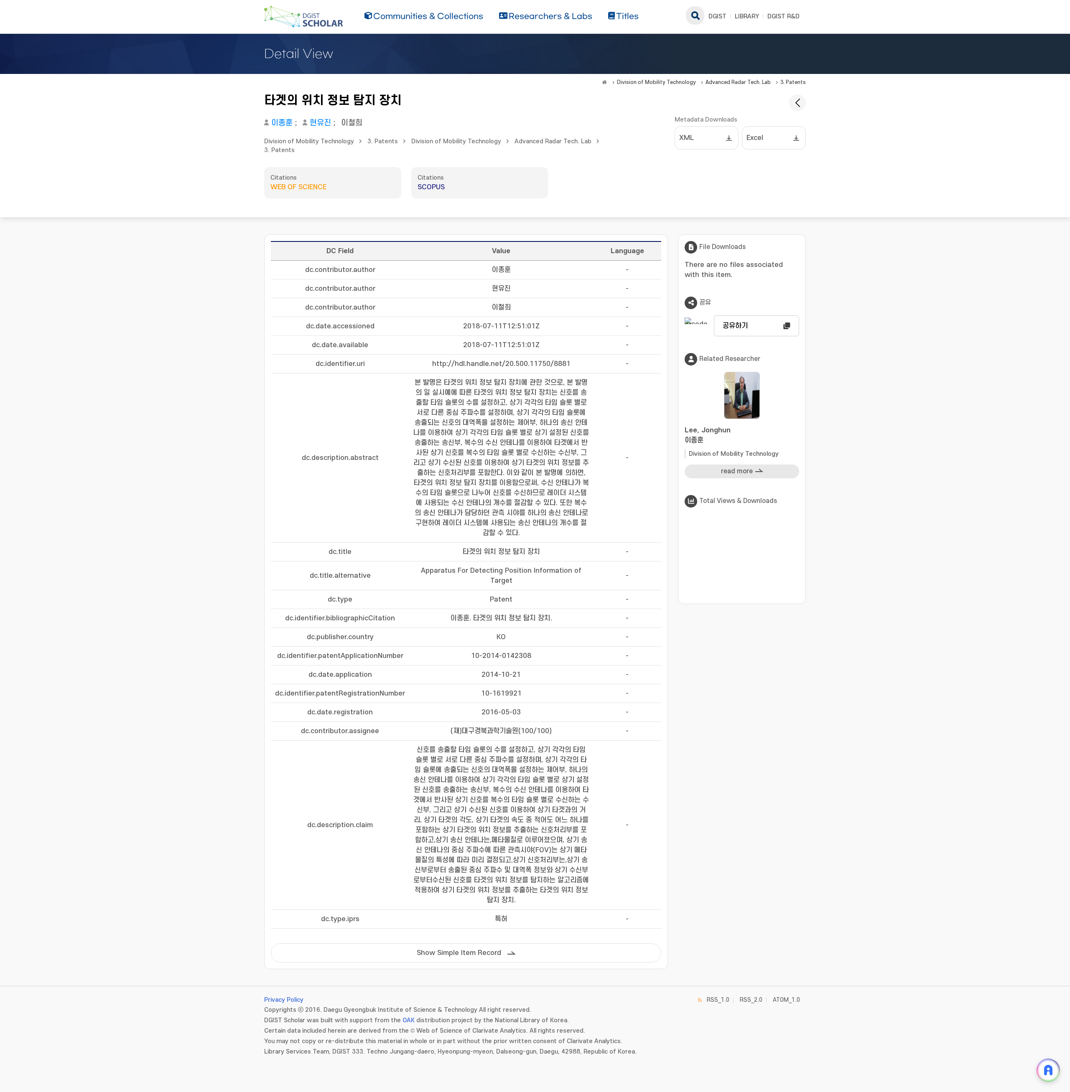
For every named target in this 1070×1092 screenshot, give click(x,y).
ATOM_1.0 (786, 1000)
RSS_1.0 (718, 1000)
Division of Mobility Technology (656, 82)
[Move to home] (604, 82)
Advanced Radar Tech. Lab (738, 82)
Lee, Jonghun (708, 435)
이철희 (351, 123)
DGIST (717, 16)
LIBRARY (747, 16)
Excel (754, 138)
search (695, 15)
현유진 (320, 123)
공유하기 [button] (735, 326)
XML (686, 138)
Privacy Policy (283, 999)
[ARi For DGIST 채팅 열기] (1048, 1070)
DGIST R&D (783, 16)
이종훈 (282, 123)
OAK (409, 1020)
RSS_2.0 (751, 1000)
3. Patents (793, 82)
